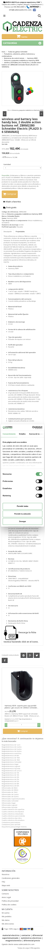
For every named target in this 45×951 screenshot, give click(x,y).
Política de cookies (9, 904)
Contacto (5, 893)
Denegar (22, 521)
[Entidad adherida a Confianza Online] (22, 846)
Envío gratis (11, 207)
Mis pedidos (6, 916)
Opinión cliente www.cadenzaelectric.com (18, 944)
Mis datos (6, 920)
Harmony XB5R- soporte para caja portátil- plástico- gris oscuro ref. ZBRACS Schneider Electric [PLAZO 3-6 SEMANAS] (21, 707)
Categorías (10, 43)
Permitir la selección (22, 514)
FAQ (3, 881)
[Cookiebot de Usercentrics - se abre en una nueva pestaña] (32, 427)
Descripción (8, 231)
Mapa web (6, 885)
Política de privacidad (10, 901)
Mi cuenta (5, 913)
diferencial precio (32, 940)
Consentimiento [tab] (9, 434)
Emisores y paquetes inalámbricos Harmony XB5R (27, 110)
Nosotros (5, 874)
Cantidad (7, 164)
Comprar (11, 193)
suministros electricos (31, 938)
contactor (25, 935)
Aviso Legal (6, 897)
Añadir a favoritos (13, 201)
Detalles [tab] (22, 434)
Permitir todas (22, 506)
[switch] (39, 481)
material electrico (11, 935)
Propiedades (20, 231)
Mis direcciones (8, 924)
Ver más (5, 144)
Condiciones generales (11, 878)
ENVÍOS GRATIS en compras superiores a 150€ (22, 2)
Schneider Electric (13, 216)
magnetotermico (14, 940)
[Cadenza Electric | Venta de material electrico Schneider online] (22, 26)
